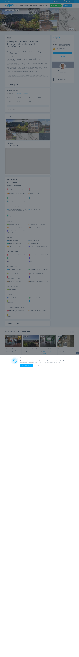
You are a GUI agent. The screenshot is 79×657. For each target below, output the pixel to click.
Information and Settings (40, 365)
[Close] (77, 353)
